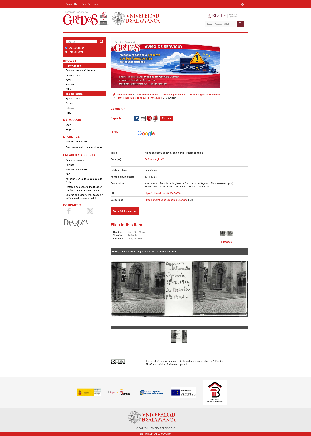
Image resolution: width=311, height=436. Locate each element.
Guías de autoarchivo (77, 169)
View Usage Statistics (76, 141)
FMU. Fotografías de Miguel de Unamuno (139, 97)
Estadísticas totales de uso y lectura (84, 147)
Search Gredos (76, 47)
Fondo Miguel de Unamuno (205, 94)
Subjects (70, 84)
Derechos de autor (75, 160)
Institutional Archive (147, 94)
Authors (70, 79)
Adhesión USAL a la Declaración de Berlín (84, 180)
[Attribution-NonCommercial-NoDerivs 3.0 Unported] (126, 361)
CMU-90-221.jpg (136, 231)
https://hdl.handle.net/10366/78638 (163, 193)
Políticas (70, 164)
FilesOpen (226, 241)
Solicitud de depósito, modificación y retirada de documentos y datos (84, 196)
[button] (242, 4)
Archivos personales (174, 94)
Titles (68, 89)
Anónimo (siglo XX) (154, 159)
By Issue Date (73, 75)
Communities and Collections (80, 70)
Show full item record (125, 211)
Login (68, 124)
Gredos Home (124, 94)
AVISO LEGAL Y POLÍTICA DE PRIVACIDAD (155, 428)
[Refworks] (149, 118)
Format (166, 118)
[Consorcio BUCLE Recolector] (225, 16)
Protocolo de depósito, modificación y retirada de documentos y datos (84, 188)
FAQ (68, 174)
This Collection (76, 51)
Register (70, 129)
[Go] (102, 41)
